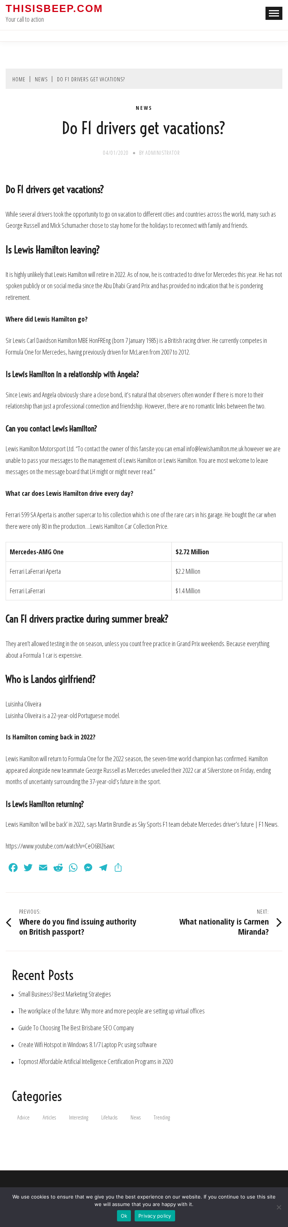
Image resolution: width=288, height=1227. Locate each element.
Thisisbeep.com (54, 8)
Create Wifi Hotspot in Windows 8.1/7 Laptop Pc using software (87, 1044)
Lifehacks (109, 1117)
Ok (124, 1216)
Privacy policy (154, 1216)
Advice (23, 1117)
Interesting (78, 1117)
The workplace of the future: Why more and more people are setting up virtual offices (111, 1011)
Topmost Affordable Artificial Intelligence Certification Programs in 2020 (95, 1061)
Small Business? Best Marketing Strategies (64, 994)
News (144, 108)
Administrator (163, 152)
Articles (49, 1117)
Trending (162, 1117)
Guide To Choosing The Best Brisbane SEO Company (76, 1027)
